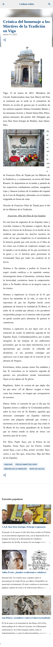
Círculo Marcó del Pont (26, 464)
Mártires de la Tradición (15, 469)
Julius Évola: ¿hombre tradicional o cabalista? (24, 572)
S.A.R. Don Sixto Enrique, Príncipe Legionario (24, 527)
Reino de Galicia (37, 469)
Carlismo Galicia (26, 4)
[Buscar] (49, 4)
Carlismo (8, 464)
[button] (4, 40)
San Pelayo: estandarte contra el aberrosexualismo (26, 618)
